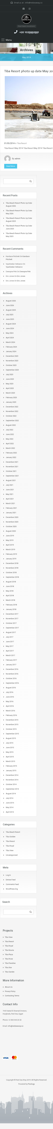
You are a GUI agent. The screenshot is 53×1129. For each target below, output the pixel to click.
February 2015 (11, 766)
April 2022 (10, 444)
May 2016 (9, 701)
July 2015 (9, 743)
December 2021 (12, 462)
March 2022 (10, 448)
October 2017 (11, 623)
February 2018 (11, 605)
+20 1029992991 (29, 32)
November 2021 (12, 467)
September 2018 (12, 577)
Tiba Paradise (10, 963)
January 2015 (11, 771)
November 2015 (12, 724)
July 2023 (9, 374)
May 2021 (9, 494)
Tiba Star (8, 967)
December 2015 (12, 720)
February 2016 (11, 715)
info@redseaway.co (33, 2)
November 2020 (12, 522)
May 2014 (9, 807)
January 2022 (11, 457)
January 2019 (11, 559)
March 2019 (10, 549)
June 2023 (10, 379)
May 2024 (9, 333)
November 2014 (12, 780)
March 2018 (10, 600)
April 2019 (10, 545)
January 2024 (11, 351)
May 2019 (9, 540)
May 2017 (9, 646)
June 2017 (10, 642)
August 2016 (11, 688)
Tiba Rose (9, 959)
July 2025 (9, 315)
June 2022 (10, 434)
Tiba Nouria (9, 950)
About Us (8, 987)
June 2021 (10, 490)
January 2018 (11, 609)
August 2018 (11, 582)
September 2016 (12, 683)
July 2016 (9, 692)
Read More (10, 166)
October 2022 (11, 416)
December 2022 (12, 407)
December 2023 (12, 356)
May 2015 (9, 752)
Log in (8, 875)
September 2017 (12, 628)
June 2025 (10, 319)
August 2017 (11, 632)
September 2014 (12, 789)
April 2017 (10, 651)
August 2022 (11, 425)
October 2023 (11, 365)
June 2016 (10, 697)
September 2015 (12, 734)
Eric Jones (21, 276)
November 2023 (12, 361)
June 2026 (10, 305)
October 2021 (11, 471)
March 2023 (10, 393)
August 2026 (11, 301)
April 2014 (10, 812)
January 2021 (11, 513)
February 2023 (11, 397)
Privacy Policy (10, 991)
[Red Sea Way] (26, 19)
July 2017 (9, 637)
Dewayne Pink (25, 271)
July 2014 (9, 798)
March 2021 (10, 503)
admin (17, 158)
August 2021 (11, 480)
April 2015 (10, 757)
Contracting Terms (12, 996)
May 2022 (9, 439)
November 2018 (12, 568)
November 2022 (12, 411)
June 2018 (10, 586)
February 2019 (11, 554)
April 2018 (10, 596)
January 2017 (11, 665)
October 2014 (11, 784)
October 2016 (11, 678)
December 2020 (12, 517)
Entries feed (10, 880)
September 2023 (12, 370)
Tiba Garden (9, 972)
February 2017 (11, 660)
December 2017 (12, 614)
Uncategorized (12, 855)
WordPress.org (12, 889)
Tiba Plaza (9, 954)
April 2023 (10, 388)
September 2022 (12, 420)
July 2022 (9, 430)
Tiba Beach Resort (13, 832)
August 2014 (11, 794)
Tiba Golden (10, 837)
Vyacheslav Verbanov (14, 267)
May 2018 (9, 591)
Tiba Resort (22, 143)
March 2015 (10, 761)
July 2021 (9, 485)
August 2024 (11, 324)
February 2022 (11, 453)
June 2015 (10, 747)
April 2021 (10, 499)
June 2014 (10, 803)
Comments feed (12, 884)
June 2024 (10, 328)
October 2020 (11, 526)
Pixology (31, 1084)
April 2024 (10, 338)
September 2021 (12, 476)
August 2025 (11, 310)
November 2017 (12, 619)
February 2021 (11, 508)
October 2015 (11, 729)
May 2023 (9, 384)
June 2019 (10, 536)
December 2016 (12, 669)
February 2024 (11, 347)
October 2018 (11, 572)
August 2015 (11, 738)
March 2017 (10, 655)
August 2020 (11, 531)
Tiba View (9, 850)
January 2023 (11, 402)
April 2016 (10, 706)
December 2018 (12, 563)
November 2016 (12, 674)
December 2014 (12, 775)
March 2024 (10, 342)
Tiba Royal (10, 846)
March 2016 (10, 711)
